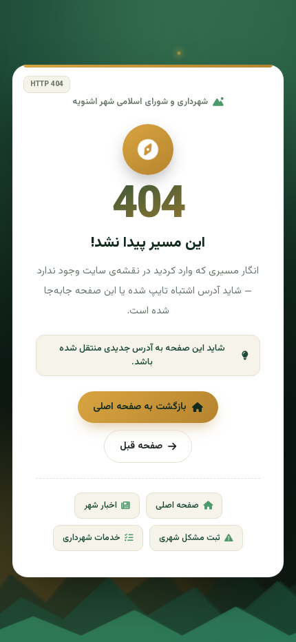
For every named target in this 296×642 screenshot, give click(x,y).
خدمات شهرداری (91, 538)
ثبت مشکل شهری (189, 538)
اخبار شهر (100, 505)
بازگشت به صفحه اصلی (140, 407)
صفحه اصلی (177, 505)
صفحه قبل (141, 446)
